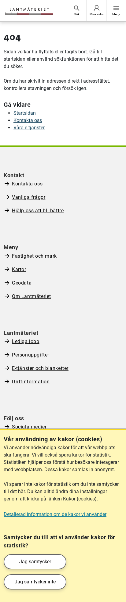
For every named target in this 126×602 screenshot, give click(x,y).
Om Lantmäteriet (31, 296)
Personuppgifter (30, 355)
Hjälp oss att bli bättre (38, 210)
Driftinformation (31, 382)
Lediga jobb (25, 341)
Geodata (21, 283)
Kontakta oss (27, 120)
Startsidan (24, 113)
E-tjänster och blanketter (40, 368)
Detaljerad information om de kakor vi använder (55, 514)
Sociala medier (29, 427)
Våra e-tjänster (29, 128)
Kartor (19, 269)
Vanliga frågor (28, 197)
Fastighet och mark (34, 256)
